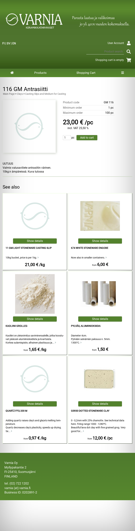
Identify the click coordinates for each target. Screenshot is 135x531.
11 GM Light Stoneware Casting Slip (29, 247)
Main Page (9, 93)
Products (40, 72)
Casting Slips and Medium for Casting (45, 93)
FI (3, 43)
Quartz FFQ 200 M (16, 410)
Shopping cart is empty (109, 60)
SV (8, 43)
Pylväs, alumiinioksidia (86, 325)
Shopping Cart (85, 72)
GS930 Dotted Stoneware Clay (90, 410)
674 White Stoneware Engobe (89, 247)
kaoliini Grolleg (16, 325)
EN (14, 43)
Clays (20, 93)
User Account (116, 43)
